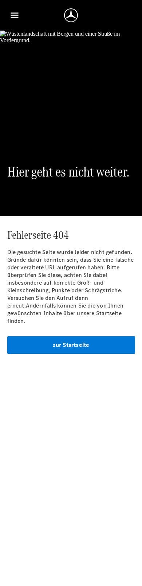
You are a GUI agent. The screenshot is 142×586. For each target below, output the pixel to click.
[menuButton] (14, 15)
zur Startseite (71, 345)
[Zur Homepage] (71, 15)
